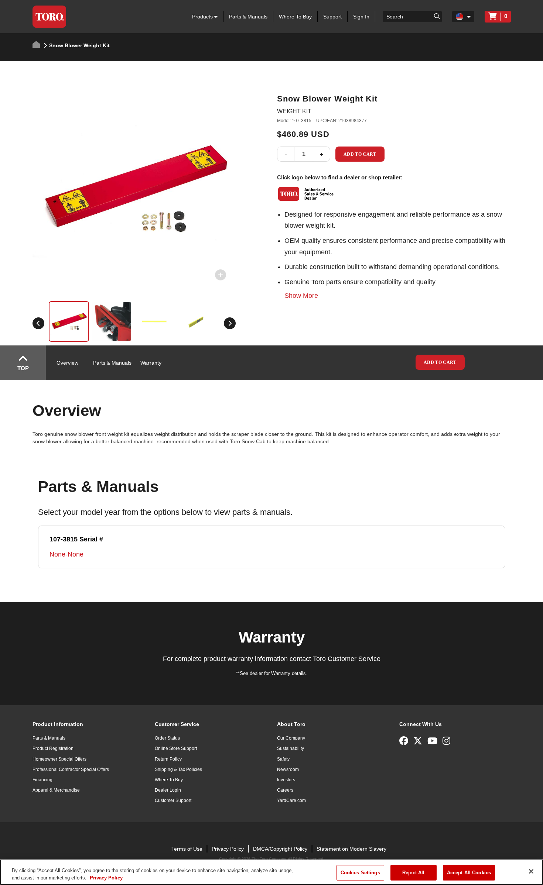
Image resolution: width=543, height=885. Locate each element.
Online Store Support (176, 748)
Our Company (291, 738)
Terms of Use (186, 849)
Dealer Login (168, 790)
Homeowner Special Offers (59, 759)
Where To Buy (295, 17)
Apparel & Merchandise (56, 790)
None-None (66, 554)
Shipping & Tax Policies (178, 769)
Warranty (150, 363)
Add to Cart (360, 154)
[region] (271, 872)
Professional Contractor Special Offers (71, 769)
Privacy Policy (228, 849)
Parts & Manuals (248, 17)
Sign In (361, 17)
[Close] (531, 871)
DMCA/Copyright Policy (280, 849)
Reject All (413, 872)
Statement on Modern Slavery (351, 849)
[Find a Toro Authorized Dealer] (306, 194)
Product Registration (53, 748)
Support (332, 17)
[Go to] (437, 16)
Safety (283, 759)
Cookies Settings (360, 872)
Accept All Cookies (469, 872)
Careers (285, 790)
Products (203, 17)
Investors (286, 779)
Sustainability (290, 748)
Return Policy (168, 759)
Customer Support (173, 800)
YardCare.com (291, 800)
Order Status (167, 738)
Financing (42, 779)
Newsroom (288, 769)
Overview (67, 363)
